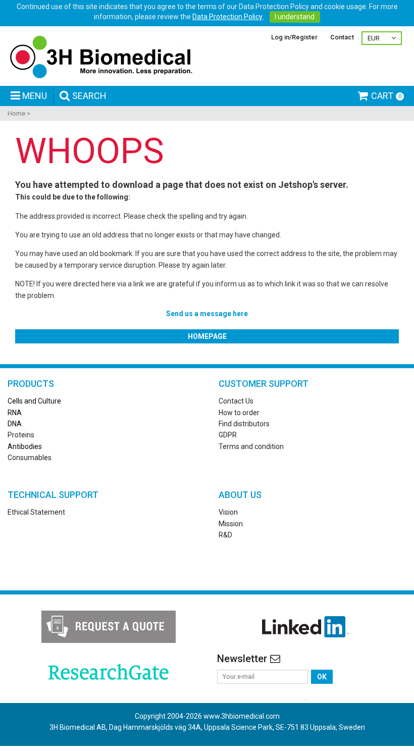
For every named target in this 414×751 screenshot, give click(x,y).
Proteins (21, 435)
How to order (239, 413)
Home (16, 113)
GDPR (228, 435)
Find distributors (244, 424)
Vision (228, 512)
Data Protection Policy (227, 17)
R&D (225, 535)
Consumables (29, 458)
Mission (231, 524)
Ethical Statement (36, 512)
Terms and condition (251, 446)
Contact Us (236, 401)
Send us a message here (207, 314)
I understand (295, 17)
